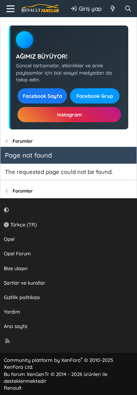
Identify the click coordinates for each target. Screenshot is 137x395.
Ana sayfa (15, 326)
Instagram (69, 114)
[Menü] (10, 8)
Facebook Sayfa (42, 96)
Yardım (12, 312)
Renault (13, 388)
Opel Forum (17, 253)
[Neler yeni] (112, 8)
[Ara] (128, 8)
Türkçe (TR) (23, 224)
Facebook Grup (94, 96)
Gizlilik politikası (22, 297)
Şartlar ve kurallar (24, 283)
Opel (9, 239)
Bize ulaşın (16, 268)
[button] (67, 210)
